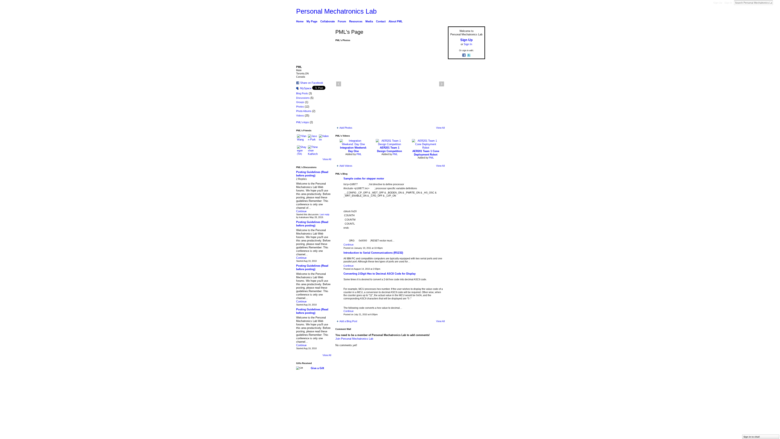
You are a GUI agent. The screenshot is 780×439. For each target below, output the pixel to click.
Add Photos (345, 127)
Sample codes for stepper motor (363, 178)
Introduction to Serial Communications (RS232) (373, 252)
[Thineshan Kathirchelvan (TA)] (313, 150)
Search (776, 2)
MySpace (305, 88)
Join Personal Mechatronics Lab (354, 338)
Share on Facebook (311, 82)
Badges (439, 388)
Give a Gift (317, 368)
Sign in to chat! (751, 437)
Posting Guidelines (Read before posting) (312, 224)
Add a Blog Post (348, 321)
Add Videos (345, 165)
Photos (300, 106)
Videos (300, 115)
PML (359, 154)
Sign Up (717, 2)
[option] (390, 84)
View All (327, 159)
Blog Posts (302, 93)
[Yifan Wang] (302, 139)
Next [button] (441, 83)
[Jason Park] (313, 139)
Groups (300, 102)
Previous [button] (338, 83)
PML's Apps (302, 122)
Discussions (303, 98)
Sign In (728, 2)
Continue (301, 211)
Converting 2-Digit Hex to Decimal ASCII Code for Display (379, 273)
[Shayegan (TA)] (302, 150)
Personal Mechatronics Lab (336, 11)
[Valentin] (324, 139)
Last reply (324, 214)
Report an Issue (455, 388)
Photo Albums (303, 111)
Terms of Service (476, 388)
